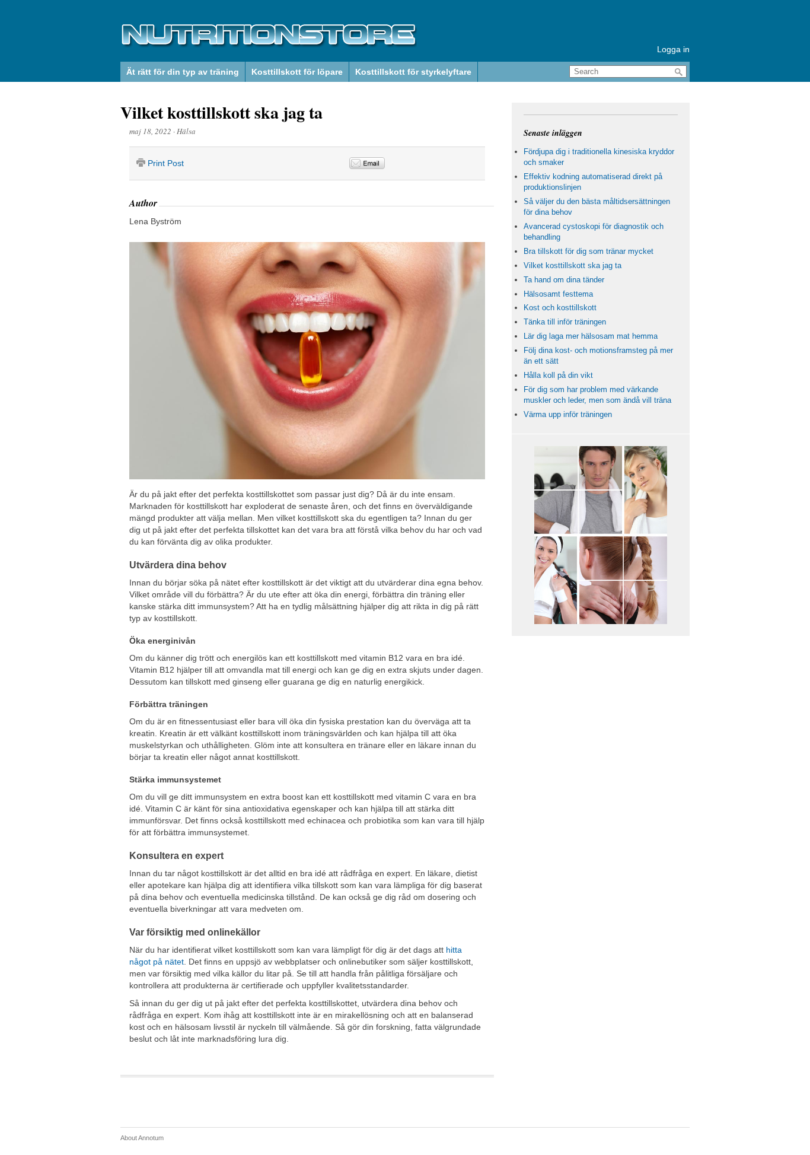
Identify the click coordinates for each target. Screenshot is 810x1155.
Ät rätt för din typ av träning (182, 72)
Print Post (166, 163)
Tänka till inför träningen (565, 321)
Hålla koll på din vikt (558, 375)
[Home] (268, 44)
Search (679, 72)
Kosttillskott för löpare (297, 72)
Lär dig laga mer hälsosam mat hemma (591, 336)
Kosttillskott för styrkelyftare (413, 72)
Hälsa (186, 131)
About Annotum (142, 1137)
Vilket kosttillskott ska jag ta (221, 112)
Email (367, 163)
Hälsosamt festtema (558, 293)
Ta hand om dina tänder (564, 279)
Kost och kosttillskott (560, 307)
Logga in (673, 49)
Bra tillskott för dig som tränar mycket (588, 251)
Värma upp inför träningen (568, 414)
